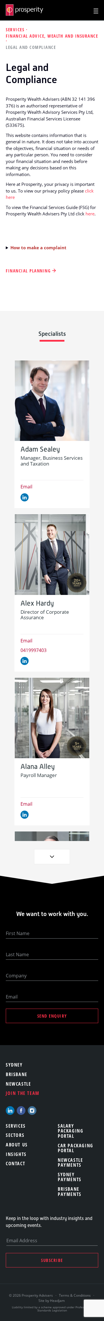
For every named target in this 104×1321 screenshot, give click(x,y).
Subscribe (52, 1260)
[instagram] (32, 1110)
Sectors (15, 1135)
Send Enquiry (52, 1016)
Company (16, 975)
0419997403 (34, 650)
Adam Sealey (40, 449)
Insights (16, 1154)
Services (16, 29)
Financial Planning (28, 270)
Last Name (17, 954)
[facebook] (21, 1110)
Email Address (21, 1240)
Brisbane (16, 1074)
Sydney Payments (69, 1177)
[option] (52, 434)
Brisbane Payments (69, 1191)
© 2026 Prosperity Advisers (31, 1295)
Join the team (23, 1093)
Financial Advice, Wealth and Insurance (52, 36)
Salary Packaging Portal (70, 1131)
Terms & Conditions (75, 1295)
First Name (17, 933)
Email (26, 486)
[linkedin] (10, 1110)
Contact (15, 1163)
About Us (17, 1145)
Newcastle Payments (70, 1162)
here (90, 214)
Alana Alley (38, 767)
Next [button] (52, 856)
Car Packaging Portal (75, 1148)
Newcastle (18, 1084)
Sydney (14, 1065)
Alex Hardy (37, 603)
